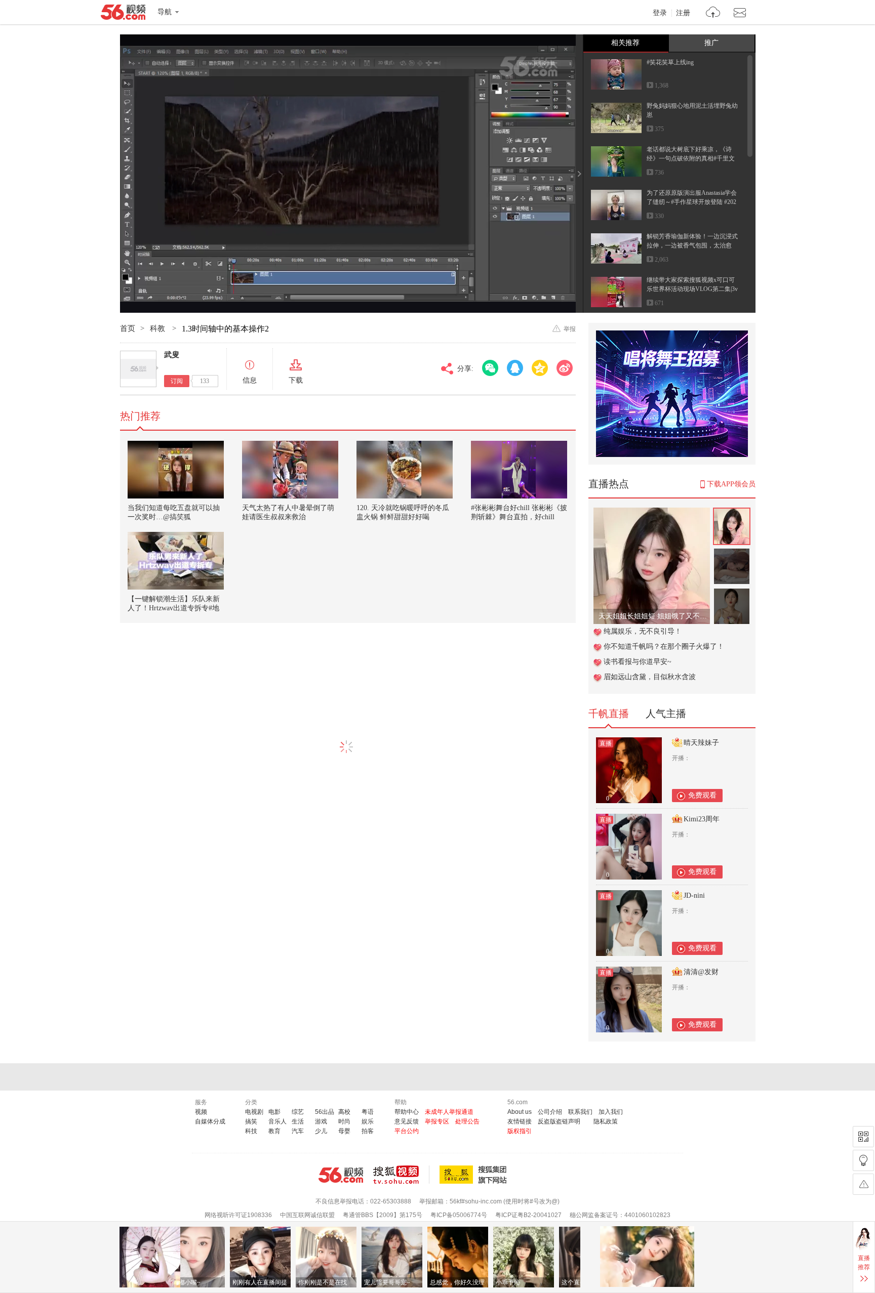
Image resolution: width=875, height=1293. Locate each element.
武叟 (171, 355)
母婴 (344, 1131)
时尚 (344, 1121)
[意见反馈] (863, 1184)
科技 (251, 1131)
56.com (123, 14)
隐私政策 (605, 1121)
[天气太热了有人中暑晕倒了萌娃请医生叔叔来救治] (290, 469)
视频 (201, 1111)
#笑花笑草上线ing (670, 62)
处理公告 (467, 1121)
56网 (341, 1175)
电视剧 (254, 1111)
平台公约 (406, 1131)
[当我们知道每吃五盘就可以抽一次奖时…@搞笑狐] (176, 469)
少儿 (321, 1131)
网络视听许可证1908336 (238, 1215)
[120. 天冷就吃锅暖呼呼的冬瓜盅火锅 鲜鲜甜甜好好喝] (404, 469)
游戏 (321, 1121)
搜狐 (475, 1174)
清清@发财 (701, 972)
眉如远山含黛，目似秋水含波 (650, 677)
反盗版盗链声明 (559, 1121)
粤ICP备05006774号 (458, 1215)
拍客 (368, 1131)
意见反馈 (406, 1121)
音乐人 (277, 1121)
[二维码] (863, 1136)
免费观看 (702, 795)
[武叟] (138, 369)
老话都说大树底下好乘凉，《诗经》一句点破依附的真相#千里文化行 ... (691, 158)
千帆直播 (608, 713)
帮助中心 (406, 1111)
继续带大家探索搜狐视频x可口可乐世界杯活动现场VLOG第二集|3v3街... (692, 289)
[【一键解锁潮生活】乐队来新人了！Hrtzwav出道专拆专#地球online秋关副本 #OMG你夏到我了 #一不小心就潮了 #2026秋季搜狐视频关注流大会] (176, 561)
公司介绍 (550, 1111)
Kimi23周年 (702, 819)
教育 (274, 1131)
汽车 (298, 1131)
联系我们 (580, 1111)
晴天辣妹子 (701, 742)
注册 (683, 13)
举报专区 (437, 1121)
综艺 (298, 1111)
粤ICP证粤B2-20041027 (528, 1215)
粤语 (368, 1111)
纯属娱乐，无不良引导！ (643, 631)
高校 (344, 1111)
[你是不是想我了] (651, 513)
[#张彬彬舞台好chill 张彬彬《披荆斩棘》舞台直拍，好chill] (519, 469)
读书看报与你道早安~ (637, 661)
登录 (660, 13)
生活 (298, 1121)
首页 (127, 328)
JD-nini (694, 895)
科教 (158, 328)
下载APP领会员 (731, 484)
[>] (713, 13)
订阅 (177, 381)
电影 (274, 1111)
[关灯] (863, 1160)
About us (519, 1111)
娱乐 (368, 1121)
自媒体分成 (210, 1121)
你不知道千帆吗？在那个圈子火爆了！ (664, 646)
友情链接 (519, 1121)
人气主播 (666, 713)
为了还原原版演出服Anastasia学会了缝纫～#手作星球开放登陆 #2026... (692, 202)
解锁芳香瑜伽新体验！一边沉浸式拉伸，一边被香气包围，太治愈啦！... (692, 245)
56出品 (324, 1111)
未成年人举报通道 (449, 1111)
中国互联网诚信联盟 (307, 1215)
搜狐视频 (401, 1174)
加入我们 (611, 1111)
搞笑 (251, 1121)
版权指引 (519, 1131)
